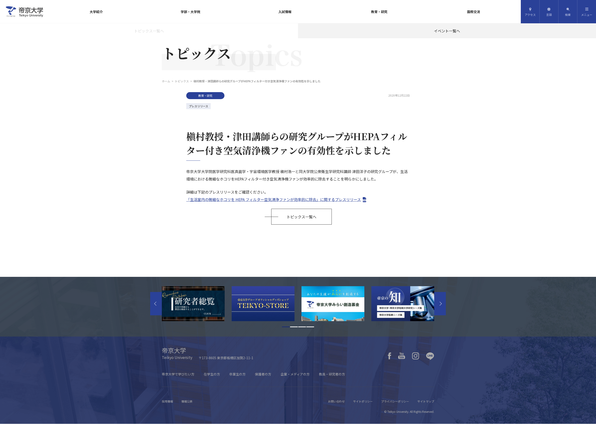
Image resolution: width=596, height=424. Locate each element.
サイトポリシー (363, 401)
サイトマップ (425, 401)
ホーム (166, 81)
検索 (568, 15)
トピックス (182, 81)
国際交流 (473, 11)
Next (440, 303)
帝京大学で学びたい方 (178, 374)
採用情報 (167, 401)
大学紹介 (96, 11)
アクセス (530, 15)
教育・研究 (379, 11)
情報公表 (187, 401)
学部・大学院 (190, 11)
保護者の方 (263, 374)
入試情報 (284, 11)
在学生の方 (212, 374)
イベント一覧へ (447, 31)
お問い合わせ (336, 401)
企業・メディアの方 (295, 374)
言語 (549, 15)
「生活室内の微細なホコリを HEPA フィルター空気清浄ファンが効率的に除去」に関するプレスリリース (273, 199)
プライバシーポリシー (395, 401)
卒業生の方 (237, 374)
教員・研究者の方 (332, 374)
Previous (156, 303)
